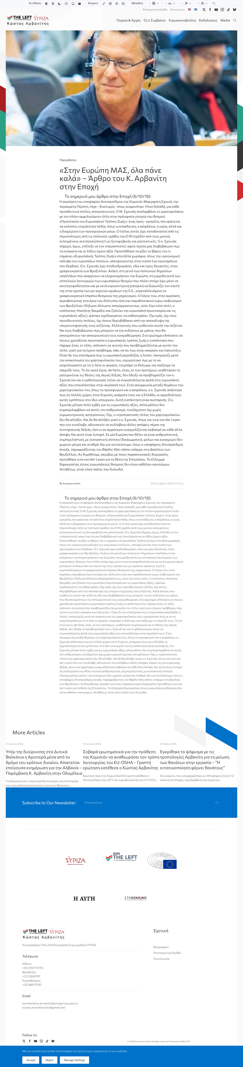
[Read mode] (123, 3)
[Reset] (213, 3)
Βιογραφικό (161, 947)
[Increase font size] (174, 3)
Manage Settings (74, 1060)
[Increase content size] (157, 3)
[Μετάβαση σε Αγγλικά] (189, 9)
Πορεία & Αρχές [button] (129, 20)
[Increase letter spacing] (206, 3)
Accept (30, 1060)
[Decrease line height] (182, 3)
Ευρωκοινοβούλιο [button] (182, 20)
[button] (234, 20)
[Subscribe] (217, 802)
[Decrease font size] (165, 3)
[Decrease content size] (149, 3)
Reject (49, 1060)
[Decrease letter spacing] (198, 3)
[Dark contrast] (59, 3)
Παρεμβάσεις (68, 160)
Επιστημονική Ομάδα (155, 9)
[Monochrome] (53, 3)
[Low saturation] (73, 3)
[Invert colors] (46, 3)
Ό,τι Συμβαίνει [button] (155, 20)
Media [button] (225, 20)
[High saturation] (79, 3)
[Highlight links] (104, 3)
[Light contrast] (66, 3)
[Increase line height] (190, 3)
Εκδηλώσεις (208, 20)
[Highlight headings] (110, 3)
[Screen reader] (116, 3)
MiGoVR (185, 1041)
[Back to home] (28, 20)
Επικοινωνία (177, 9)
